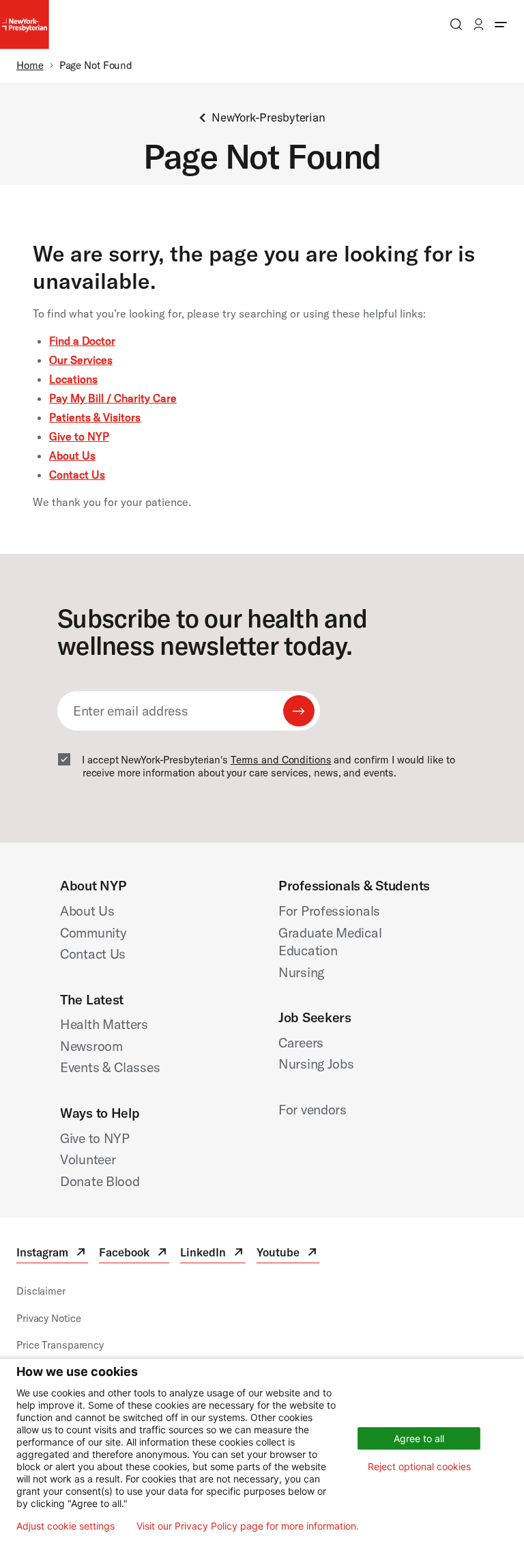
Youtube (288, 1254)
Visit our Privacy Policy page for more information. (247, 1526)
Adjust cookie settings (65, 1526)
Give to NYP (79, 436)
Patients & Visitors (95, 417)
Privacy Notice (48, 1318)
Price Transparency (60, 1344)
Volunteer (87, 1159)
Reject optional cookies (419, 1466)
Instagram (52, 1254)
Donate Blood (100, 1181)
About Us (72, 455)
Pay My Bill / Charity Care (113, 398)
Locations (73, 379)
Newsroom (91, 1045)
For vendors (312, 1109)
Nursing (301, 972)
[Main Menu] (501, 24)
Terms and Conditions (281, 759)
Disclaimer (41, 1290)
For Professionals (329, 910)
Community (93, 932)
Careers (300, 1042)
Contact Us (77, 474)
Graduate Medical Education (329, 941)
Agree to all (419, 1438)
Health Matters (104, 1023)
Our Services (81, 360)
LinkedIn (213, 1254)
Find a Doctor (82, 341)
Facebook (134, 1254)
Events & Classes (110, 1066)
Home (30, 65)
